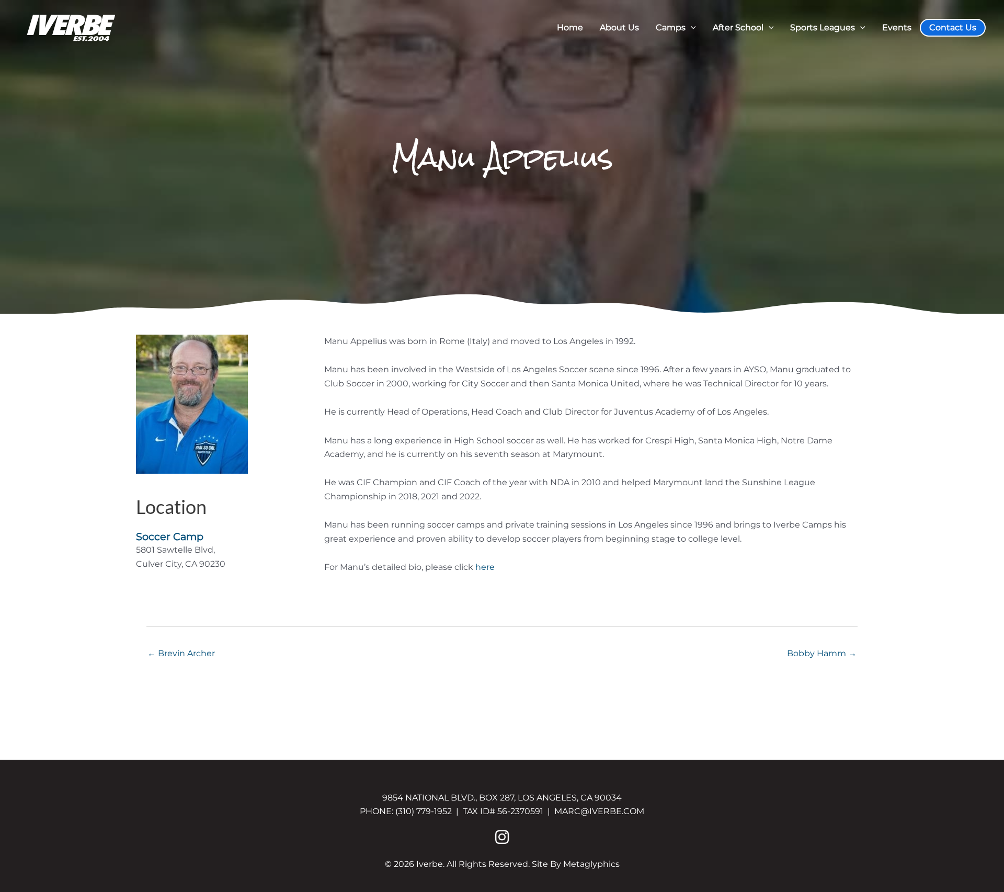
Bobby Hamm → (822, 653)
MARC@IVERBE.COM (599, 811)
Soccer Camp (169, 536)
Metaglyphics (591, 864)
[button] (691, 28)
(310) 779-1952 (423, 811)
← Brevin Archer (181, 653)
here (485, 567)
